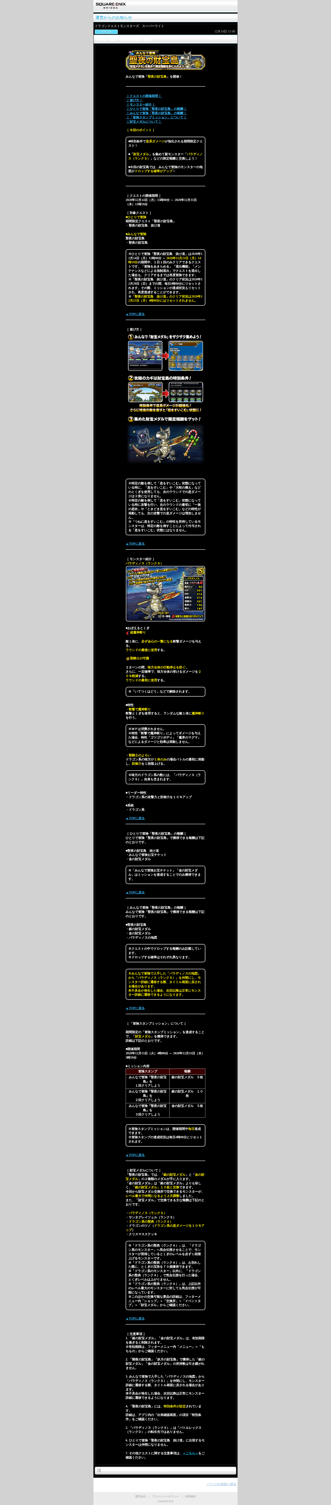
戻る (165, 1470)
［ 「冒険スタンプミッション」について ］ (156, 117)
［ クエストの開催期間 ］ (144, 96)
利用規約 (190, 1496)
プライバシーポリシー (165, 1496)
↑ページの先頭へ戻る (221, 1484)
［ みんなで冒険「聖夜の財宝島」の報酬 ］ (156, 113)
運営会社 (140, 1496)
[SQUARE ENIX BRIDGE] (111, 7)
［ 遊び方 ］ (134, 100)
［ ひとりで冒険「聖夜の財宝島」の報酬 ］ (156, 109)
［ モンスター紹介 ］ (141, 104)
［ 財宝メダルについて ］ (144, 121)
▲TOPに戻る (135, 314)
